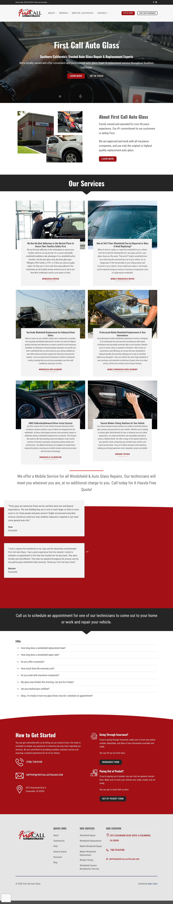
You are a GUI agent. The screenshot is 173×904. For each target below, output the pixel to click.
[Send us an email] (156, 2)
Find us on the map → (41, 2)
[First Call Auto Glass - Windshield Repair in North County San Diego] (30, 13)
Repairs (63, 13)
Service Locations (82, 13)
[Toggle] (18, 648)
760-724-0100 (28, 2)
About (51, 13)
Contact (102, 13)
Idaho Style (152, 883)
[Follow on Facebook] (153, 2)
